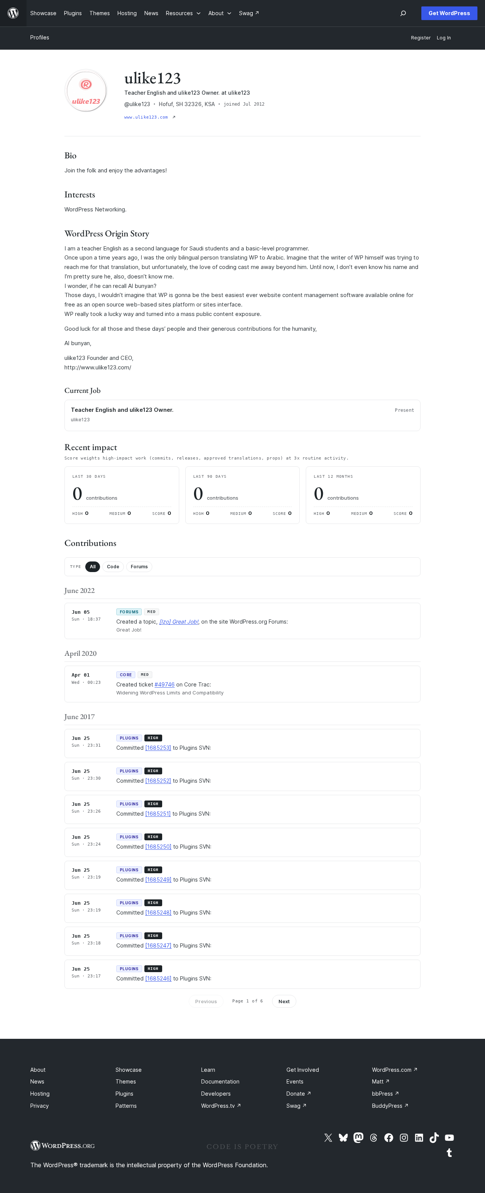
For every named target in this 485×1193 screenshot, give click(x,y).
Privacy (39, 1105)
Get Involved (302, 1069)
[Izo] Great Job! (178, 621)
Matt (381, 1081)
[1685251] (158, 813)
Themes (126, 1081)
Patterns (126, 1105)
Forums (139, 566)
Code (113, 566)
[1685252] (158, 780)
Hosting (40, 1093)
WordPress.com (395, 1069)
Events (295, 1081)
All (92, 566)
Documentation (220, 1081)
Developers (216, 1093)
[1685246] (158, 978)
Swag (296, 1105)
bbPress (385, 1093)
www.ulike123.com (147, 117)
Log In (444, 38)
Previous (206, 1001)
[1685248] (158, 912)
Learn (208, 1069)
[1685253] (158, 747)
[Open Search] (403, 13)
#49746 (165, 684)
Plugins (124, 1093)
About (37, 1069)
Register (421, 38)
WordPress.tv (221, 1105)
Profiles (39, 37)
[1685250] (158, 846)
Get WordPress (449, 13)
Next (284, 1001)
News (37, 1081)
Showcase (129, 1069)
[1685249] (158, 879)
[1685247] (158, 945)
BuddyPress (390, 1105)
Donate (298, 1093)
